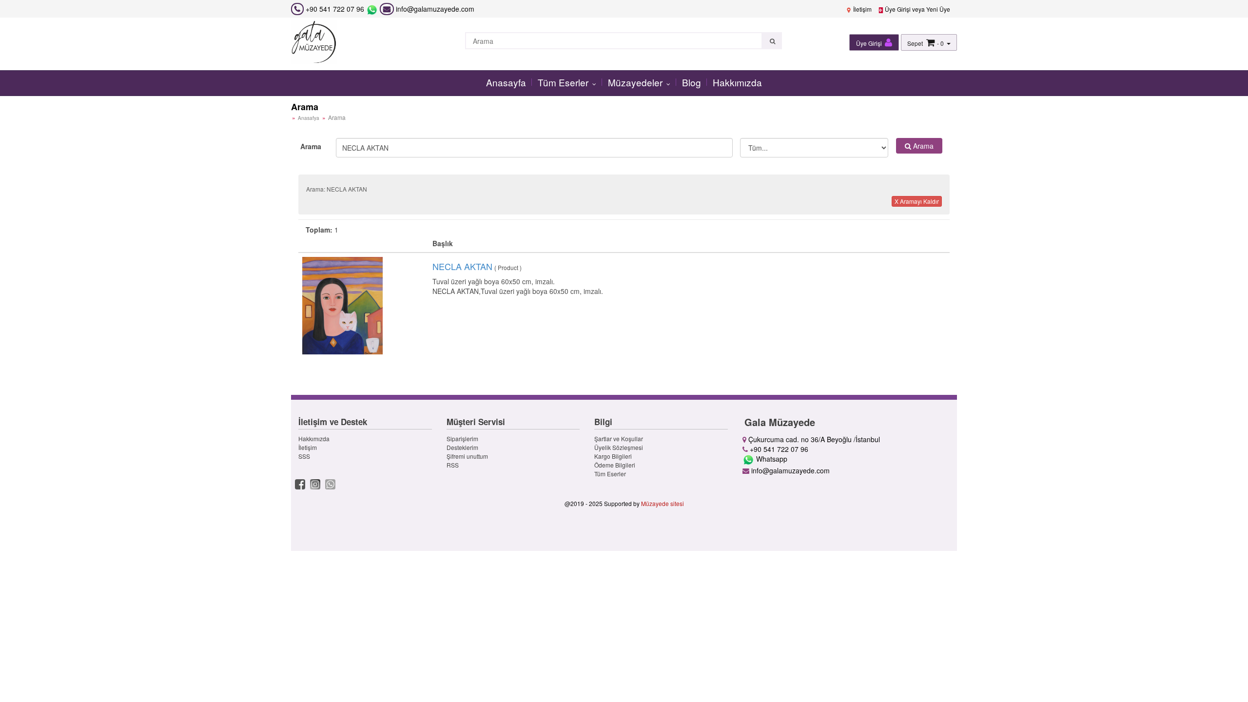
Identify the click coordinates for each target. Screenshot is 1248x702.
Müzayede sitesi (662, 503)
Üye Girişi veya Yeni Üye (916, 9)
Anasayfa (506, 82)
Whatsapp (770, 459)
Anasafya (308, 118)
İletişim (862, 9)
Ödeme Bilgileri (614, 465)
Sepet (915, 43)
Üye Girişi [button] (869, 43)
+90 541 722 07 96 (335, 9)
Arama (310, 146)
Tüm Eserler (564, 82)
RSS (453, 465)
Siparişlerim (462, 438)
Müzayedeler (636, 82)
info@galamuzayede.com (434, 9)
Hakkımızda (737, 82)
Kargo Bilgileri (613, 456)
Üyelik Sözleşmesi (618, 447)
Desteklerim (462, 447)
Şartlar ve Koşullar (618, 438)
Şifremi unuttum (467, 456)
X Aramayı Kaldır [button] (917, 201)
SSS (304, 456)
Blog (691, 82)
